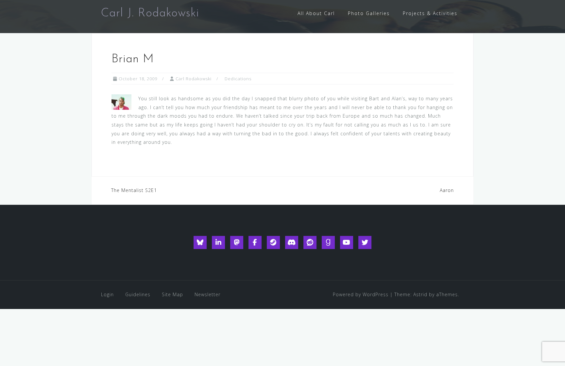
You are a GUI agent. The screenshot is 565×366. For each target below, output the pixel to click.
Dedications (238, 79)
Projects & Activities (430, 13)
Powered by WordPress (360, 294)
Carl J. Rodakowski (150, 13)
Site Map (172, 294)
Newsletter (207, 294)
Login (107, 294)
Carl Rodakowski (194, 79)
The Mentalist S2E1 (134, 190)
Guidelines (137, 294)
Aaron (447, 190)
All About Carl (316, 13)
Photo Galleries (369, 13)
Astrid (420, 294)
